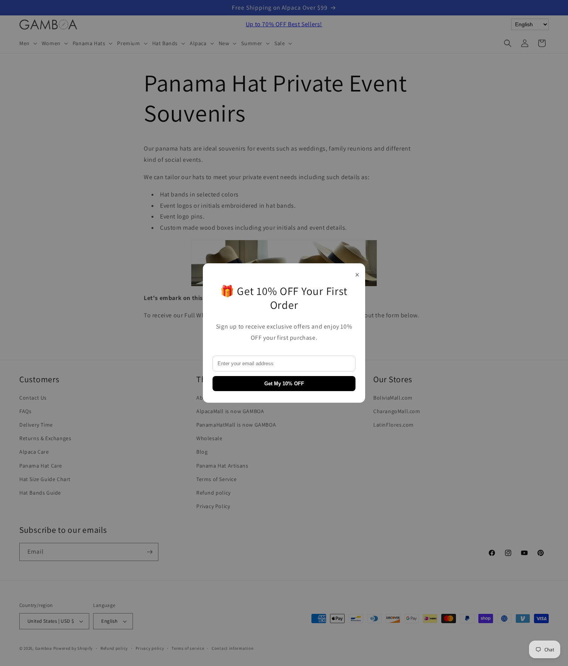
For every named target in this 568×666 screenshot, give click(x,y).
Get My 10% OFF (284, 383)
